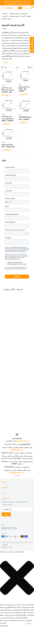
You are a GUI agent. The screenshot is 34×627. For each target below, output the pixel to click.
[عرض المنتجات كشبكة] (29, 67)
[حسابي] (27, 8)
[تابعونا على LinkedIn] (15, 528)
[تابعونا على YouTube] (12, 528)
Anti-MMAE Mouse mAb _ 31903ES (25, 118)
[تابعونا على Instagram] (9, 528)
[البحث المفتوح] (24, 8)
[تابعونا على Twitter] (6, 528)
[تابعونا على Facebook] (3, 528)
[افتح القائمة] (2, 8)
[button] (20, 8)
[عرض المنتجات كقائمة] (31, 67)
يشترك (6, 514)
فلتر (5, 67)
